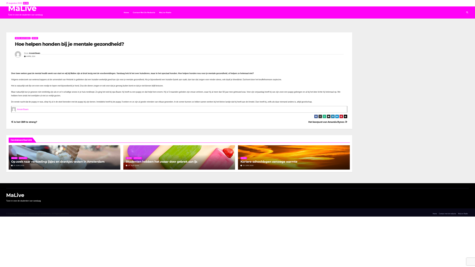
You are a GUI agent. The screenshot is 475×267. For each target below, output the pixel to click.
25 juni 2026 (18, 165)
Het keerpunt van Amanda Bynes (326, 122)
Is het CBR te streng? (25, 122)
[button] (467, 12)
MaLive (22, 8)
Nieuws (34, 38)
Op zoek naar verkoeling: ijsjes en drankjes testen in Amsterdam (57, 161)
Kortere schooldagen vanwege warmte (268, 161)
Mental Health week (23, 38)
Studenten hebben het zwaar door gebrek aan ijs (161, 161)
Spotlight (23, 158)
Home (126, 12)
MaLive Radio (165, 12)
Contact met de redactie (144, 12)
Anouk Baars (34, 53)
